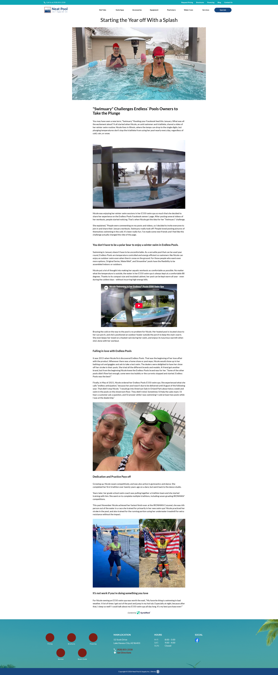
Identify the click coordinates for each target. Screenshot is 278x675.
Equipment (154, 10)
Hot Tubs (102, 10)
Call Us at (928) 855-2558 (55, 2)
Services (205, 10)
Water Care (188, 10)
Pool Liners (171, 10)
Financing (210, 2)
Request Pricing (187, 2)
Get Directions (124, 652)
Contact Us (228, 2)
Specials (223, 10)
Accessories (137, 10)
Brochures (200, 2)
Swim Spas (120, 10)
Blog (219, 2)
